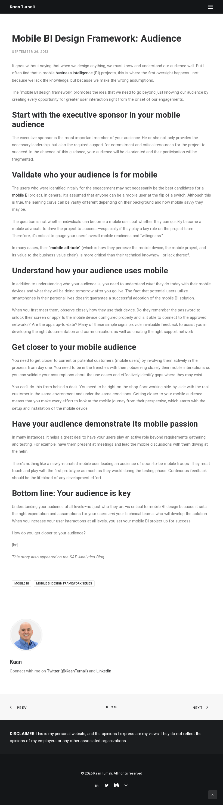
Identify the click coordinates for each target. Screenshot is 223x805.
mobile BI (20, 195)
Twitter (53, 671)
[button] (210, 7)
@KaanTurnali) (75, 671)
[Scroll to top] (212, 794)
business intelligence (74, 73)
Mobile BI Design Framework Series (64, 583)
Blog (111, 707)
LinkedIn (104, 671)
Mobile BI (21, 583)
